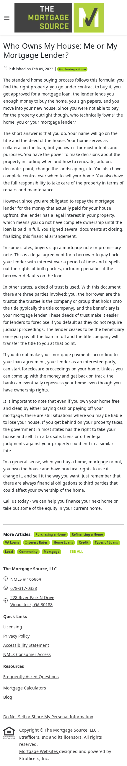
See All (76, 551)
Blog (7, 697)
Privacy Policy (16, 636)
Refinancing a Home (87, 534)
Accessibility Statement (26, 645)
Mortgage (51, 552)
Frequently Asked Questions (31, 676)
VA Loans (12, 542)
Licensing (12, 627)
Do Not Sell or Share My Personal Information (48, 716)
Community (28, 552)
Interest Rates (36, 542)
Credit (84, 542)
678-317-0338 (23, 588)
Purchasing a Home (72, 69)
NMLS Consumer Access (27, 654)
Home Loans (63, 542)
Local (9, 552)
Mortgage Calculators (24, 688)
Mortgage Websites (39, 751)
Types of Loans (106, 542)
